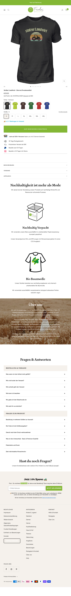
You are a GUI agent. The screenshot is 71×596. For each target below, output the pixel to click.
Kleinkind (29, 516)
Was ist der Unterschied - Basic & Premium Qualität (22, 439)
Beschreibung (9, 165)
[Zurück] (4, 86)
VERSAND (7, 170)
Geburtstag (29, 537)
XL (24, 116)
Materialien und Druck (13, 445)
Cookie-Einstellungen (10, 529)
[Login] (62, 10)
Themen (28, 534)
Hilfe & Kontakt (53, 512)
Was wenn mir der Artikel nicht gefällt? (18, 374)
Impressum (7, 512)
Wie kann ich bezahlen (13, 393)
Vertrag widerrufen (12, 541)
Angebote (29, 541)
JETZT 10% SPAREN (54, 488)
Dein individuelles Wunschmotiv (16, 451)
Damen (28, 519)
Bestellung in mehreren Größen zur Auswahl (19, 419)
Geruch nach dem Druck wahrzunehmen (18, 432)
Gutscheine (29, 544)
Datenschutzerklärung (10, 516)
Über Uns (51, 519)
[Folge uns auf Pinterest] (16, 569)
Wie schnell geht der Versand (15, 387)
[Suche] (8, 10)
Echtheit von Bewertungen (12, 532)
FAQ (27, 558)
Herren (28, 523)
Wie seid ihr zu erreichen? (14, 406)
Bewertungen (30, 548)
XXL (30, 116)
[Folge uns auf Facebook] (6, 569)
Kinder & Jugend (31, 512)
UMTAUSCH (7, 176)
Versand (25, 96)
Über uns (29, 555)
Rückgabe (52, 516)
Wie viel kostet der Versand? (15, 380)
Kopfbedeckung (31, 526)
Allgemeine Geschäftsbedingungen (11, 524)
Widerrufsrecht (8, 519)
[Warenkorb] (66, 10)
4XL (43, 116)
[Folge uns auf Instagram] (11, 569)
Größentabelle (63, 112)
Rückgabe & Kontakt (32, 551)
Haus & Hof (29, 530)
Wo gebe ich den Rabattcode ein (16, 400)
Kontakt (6, 536)
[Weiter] (66, 86)
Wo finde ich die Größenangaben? (16, 426)
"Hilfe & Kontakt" (54, 466)
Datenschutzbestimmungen (49, 497)
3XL (37, 116)
